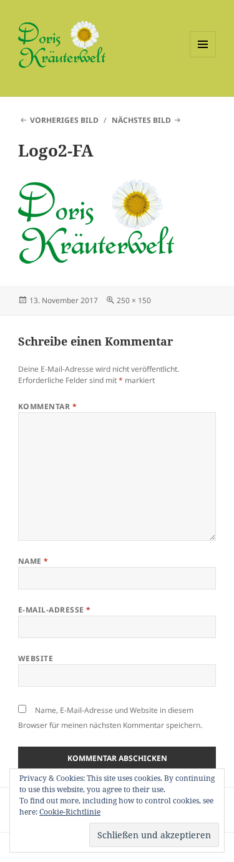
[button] (61, 44)
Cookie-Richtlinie (69, 811)
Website (35, 658)
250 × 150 (134, 300)
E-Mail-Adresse (54, 609)
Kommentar (47, 406)
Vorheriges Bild (64, 120)
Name (33, 561)
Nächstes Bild (141, 120)
